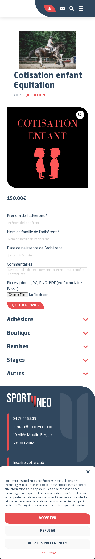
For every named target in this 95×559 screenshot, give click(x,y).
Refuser (47, 531)
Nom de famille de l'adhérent (33, 231)
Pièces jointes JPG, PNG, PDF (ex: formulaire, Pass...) (45, 285)
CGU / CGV (49, 553)
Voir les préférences (47, 543)
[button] (88, 472)
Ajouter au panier (25, 305)
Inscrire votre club (28, 462)
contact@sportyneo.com (33, 426)
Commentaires (19, 264)
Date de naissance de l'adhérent (36, 247)
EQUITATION (34, 95)
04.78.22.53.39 (24, 418)
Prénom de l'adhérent (27, 215)
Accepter (47, 518)
